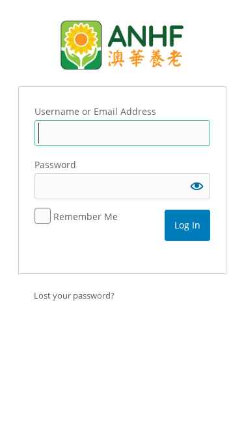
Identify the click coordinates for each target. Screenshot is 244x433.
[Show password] (197, 186)
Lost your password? (74, 295)
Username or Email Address (95, 111)
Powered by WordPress (122, 44)
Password (55, 164)
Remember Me (85, 216)
